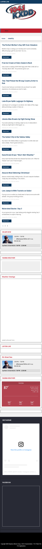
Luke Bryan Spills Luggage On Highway (17, 101)
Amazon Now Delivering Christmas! (16, 173)
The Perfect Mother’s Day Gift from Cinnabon (19, 45)
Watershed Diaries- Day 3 (12, 208)
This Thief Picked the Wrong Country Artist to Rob (20, 82)
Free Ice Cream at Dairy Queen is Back (17, 63)
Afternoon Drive (21, 239)
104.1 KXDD (8, 472)
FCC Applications (21, 546)
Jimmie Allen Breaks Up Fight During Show (18, 119)
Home (3, 38)
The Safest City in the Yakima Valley (16, 137)
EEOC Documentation (27, 544)
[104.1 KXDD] (21, 12)
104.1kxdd (17, 472)
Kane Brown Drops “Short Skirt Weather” (18, 155)
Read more (6, 57)
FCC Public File (37, 544)
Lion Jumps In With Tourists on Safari (16, 190)
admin (13, 53)
